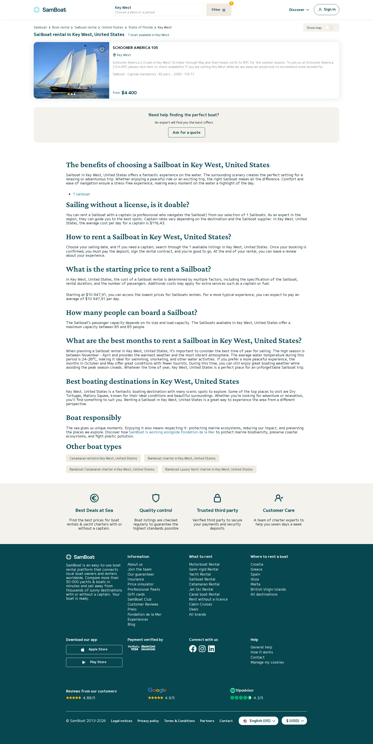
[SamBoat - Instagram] (202, 649)
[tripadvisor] (242, 690)
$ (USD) (292, 720)
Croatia (257, 564)
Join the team (140, 569)
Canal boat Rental (204, 594)
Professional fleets (144, 589)
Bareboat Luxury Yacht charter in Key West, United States (209, 469)
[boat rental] (50, 9)
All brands (197, 614)
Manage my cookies (267, 662)
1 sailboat (81, 194)
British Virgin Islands (268, 589)
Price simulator (141, 584)
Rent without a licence (208, 599)
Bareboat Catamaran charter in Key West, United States (112, 469)
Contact (258, 657)
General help (261, 647)
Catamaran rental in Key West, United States (103, 458)
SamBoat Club (140, 599)
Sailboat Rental (202, 579)
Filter (221, 7)
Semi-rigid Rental (203, 569)
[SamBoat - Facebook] (193, 649)
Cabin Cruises (200, 604)
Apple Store (97, 649)
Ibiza (255, 579)
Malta (255, 584)
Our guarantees (141, 574)
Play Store (97, 662)
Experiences (138, 619)
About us (135, 564)
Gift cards (136, 594)
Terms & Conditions (179, 721)
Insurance (136, 579)
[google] (157, 690)
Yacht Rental (200, 574)
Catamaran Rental (204, 584)
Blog (131, 624)
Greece (256, 569)
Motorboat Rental (204, 564)
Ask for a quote (187, 132)
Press (132, 609)
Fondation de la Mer (144, 614)
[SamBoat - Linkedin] (211, 649)
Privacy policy (148, 721)
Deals (193, 609)
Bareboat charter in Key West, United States (182, 458)
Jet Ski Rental (201, 589)
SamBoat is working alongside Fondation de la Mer (172, 431)
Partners (207, 721)
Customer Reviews (143, 604)
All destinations (264, 594)
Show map (314, 28)
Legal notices (121, 721)
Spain (255, 574)
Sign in (329, 9)
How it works (262, 652)
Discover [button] (297, 9)
